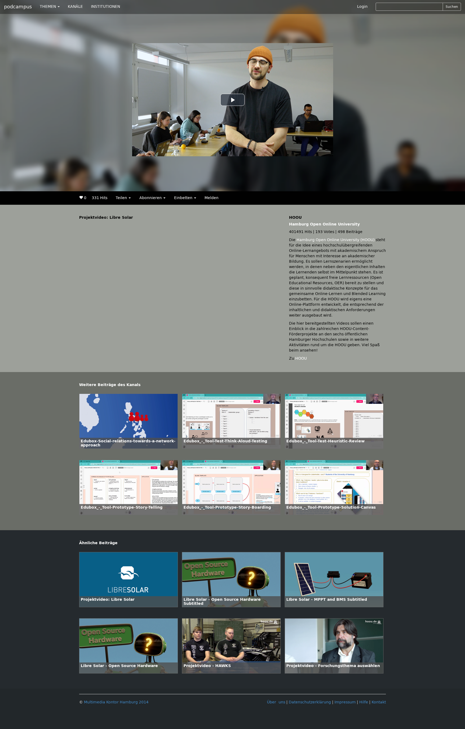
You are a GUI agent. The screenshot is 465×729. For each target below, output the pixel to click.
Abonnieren (151, 198)
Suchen (452, 7)
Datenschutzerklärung (310, 702)
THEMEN (48, 6)
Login (362, 6)
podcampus (18, 7)
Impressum (345, 702)
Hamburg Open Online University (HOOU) (336, 240)
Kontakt (379, 702)
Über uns (276, 702)
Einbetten (183, 198)
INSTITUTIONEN (105, 6)
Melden (212, 198)
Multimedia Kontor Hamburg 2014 (116, 702)
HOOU (301, 358)
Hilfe (363, 702)
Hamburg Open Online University (324, 224)
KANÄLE (75, 6)
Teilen (122, 198)
